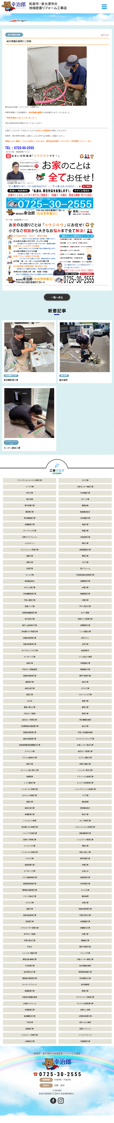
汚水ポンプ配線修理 (29, 669)
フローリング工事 (85, 695)
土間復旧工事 (30, 1041)
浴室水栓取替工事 (29, 915)
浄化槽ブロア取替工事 (30, 632)
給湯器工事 (30, 1029)
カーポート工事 (29, 657)
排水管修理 (85, 985)
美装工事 (29, 562)
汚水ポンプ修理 (29, 714)
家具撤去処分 (30, 581)
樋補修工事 (85, 940)
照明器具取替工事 (29, 884)
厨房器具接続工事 (85, 972)
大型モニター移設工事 (85, 487)
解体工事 (85, 707)
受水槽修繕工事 (29, 518)
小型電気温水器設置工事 (30, 726)
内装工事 (85, 903)
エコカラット (30, 543)
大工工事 (85, 562)
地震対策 (29, 777)
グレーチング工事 (29, 531)
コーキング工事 (29, 846)
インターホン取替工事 (30, 789)
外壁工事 (85, 587)
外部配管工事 (30, 1010)
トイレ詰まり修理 (85, 657)
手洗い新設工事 (29, 600)
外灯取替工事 (85, 884)
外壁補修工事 (85, 663)
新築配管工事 (85, 594)
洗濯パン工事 (30, 606)
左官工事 (85, 644)
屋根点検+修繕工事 (30, 959)
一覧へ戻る (57, 297)
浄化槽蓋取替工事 (29, 594)
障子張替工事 (30, 505)
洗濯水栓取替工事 (29, 638)
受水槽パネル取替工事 (30, 827)
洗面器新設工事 (85, 550)
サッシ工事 (30, 575)
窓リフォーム (85, 569)
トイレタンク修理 (29, 821)
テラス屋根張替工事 (29, 877)
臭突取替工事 (85, 877)
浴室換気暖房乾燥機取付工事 (29, 745)
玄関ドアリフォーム (29, 537)
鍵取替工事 (30, 682)
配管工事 (85, 991)
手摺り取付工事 (85, 915)
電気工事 (85, 556)
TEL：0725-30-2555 (19, 148)
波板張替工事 (30, 865)
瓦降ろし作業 (85, 1010)
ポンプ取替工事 (85, 821)
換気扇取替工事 (85, 833)
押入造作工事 (30, 619)
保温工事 (85, 524)
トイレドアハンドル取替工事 (85, 789)
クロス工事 (30, 903)
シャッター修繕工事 (29, 953)
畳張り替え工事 (29, 707)
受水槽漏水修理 (85, 720)
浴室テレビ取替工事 (85, 619)
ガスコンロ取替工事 (29, 795)
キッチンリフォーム (11, 442)
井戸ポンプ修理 (29, 934)
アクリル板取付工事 (29, 758)
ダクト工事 (85, 499)
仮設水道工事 (30, 688)
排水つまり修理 (85, 1022)
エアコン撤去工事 (85, 758)
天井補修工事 (85, 493)
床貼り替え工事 (85, 852)
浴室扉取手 (85, 651)
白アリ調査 (85, 613)
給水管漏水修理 (14, 35)
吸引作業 (29, 499)
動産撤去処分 (85, 512)
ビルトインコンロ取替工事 (85, 827)
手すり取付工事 (85, 606)
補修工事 (29, 556)
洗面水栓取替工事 (85, 909)
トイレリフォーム (85, 1035)
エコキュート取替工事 (30, 1035)
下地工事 (29, 1022)
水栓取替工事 (85, 537)
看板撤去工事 (85, 669)
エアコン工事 (30, 751)
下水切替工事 (30, 966)
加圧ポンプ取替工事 (85, 751)
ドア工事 (85, 795)
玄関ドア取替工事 (29, 840)
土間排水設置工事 (85, 1016)
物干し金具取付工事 (29, 625)
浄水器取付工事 (85, 978)
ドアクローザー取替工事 (30, 928)
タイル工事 (85, 890)
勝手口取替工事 (85, 676)
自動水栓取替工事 (29, 644)
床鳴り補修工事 (85, 764)
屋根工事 (29, 802)
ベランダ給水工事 (29, 896)
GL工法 (29, 701)
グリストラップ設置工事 (85, 997)
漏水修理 (64, 376)
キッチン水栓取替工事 (85, 783)
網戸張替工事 (85, 858)
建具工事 (29, 695)
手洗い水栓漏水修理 (85, 732)
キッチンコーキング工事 (85, 739)
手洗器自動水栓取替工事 (85, 575)
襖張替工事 (30, 512)
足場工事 (29, 569)
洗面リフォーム (85, 1029)
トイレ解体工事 (29, 783)
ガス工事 (85, 480)
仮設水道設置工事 (29, 739)
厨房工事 (85, 714)
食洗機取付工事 (11, 376)
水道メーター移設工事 (85, 959)
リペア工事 (30, 487)
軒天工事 (29, 493)
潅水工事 (85, 682)
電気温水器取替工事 (29, 890)
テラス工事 (30, 858)
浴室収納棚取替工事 (29, 613)
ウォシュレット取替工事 (30, 550)
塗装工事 (29, 909)
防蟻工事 (85, 531)
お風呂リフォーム (29, 1004)
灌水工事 (85, 543)
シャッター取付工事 (85, 770)
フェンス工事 (85, 953)
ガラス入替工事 (29, 587)
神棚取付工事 (85, 928)
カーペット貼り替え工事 (30, 770)
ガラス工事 (85, 688)
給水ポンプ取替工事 (29, 720)
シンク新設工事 (85, 632)
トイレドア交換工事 (29, 833)
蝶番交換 (85, 505)
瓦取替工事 (30, 921)
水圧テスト (85, 638)
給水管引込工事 (29, 972)
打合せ (29, 947)
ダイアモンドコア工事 (30, 651)
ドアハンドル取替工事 (85, 777)
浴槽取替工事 (85, 581)
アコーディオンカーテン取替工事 (29, 480)
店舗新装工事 (30, 524)
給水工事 (85, 726)
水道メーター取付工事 (85, 745)
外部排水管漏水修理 (29, 997)
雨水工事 (85, 814)
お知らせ (85, 871)
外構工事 (85, 600)
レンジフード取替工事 (85, 840)
